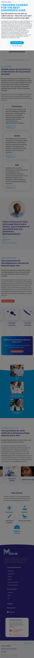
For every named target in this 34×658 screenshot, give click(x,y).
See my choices (17, 45)
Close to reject (6, 2)
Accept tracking (17, 42)
